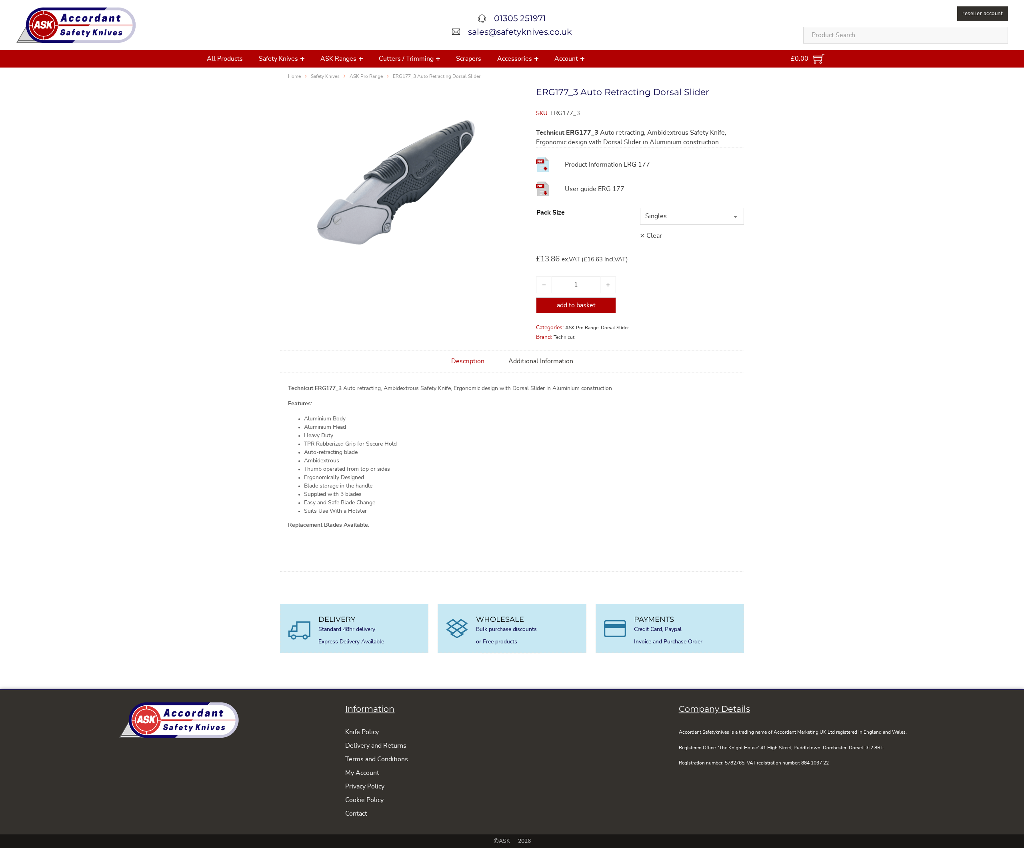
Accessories (514, 59)
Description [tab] (467, 361)
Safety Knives (278, 59)
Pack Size (550, 212)
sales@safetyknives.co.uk (520, 32)
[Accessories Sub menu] (536, 59)
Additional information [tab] (540, 361)
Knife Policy (362, 732)
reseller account (982, 13)
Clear (654, 236)
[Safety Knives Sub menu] (302, 59)
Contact (356, 813)
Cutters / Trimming (406, 59)
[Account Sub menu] (582, 59)
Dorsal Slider (615, 327)
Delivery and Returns (375, 745)
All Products (225, 59)
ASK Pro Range (366, 76)
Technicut (564, 337)
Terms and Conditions (376, 759)
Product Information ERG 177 (607, 164)
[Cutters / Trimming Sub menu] (438, 59)
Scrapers (468, 59)
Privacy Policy (364, 786)
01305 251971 (520, 18)
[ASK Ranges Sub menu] (361, 59)
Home (294, 76)
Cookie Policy (364, 800)
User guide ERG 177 (594, 189)
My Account (362, 773)
